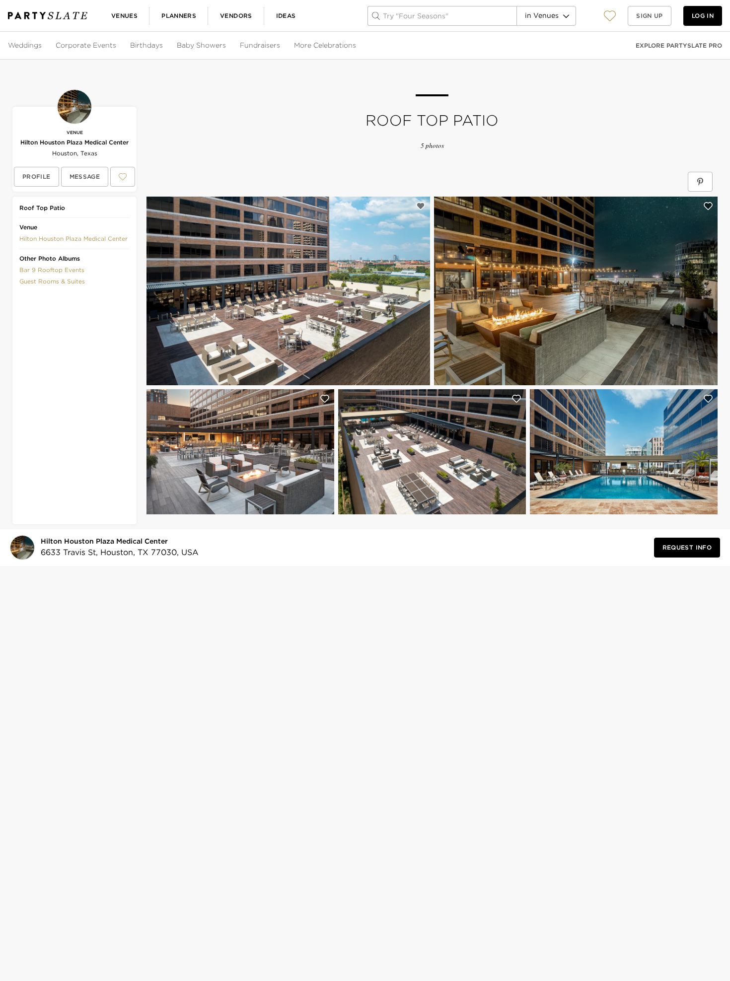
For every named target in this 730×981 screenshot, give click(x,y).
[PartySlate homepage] (47, 15)
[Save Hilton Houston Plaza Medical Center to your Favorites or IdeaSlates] (122, 177)
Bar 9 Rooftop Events (51, 270)
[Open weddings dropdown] (43, 46)
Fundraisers (260, 45)
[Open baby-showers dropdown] (227, 46)
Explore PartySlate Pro (679, 45)
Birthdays (146, 45)
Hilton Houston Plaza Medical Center (74, 142)
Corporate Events (86, 45)
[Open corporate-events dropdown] (117, 46)
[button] (610, 15)
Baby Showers (201, 45)
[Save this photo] (420, 206)
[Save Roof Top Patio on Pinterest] (700, 182)
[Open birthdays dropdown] (164, 46)
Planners (178, 15)
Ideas (286, 15)
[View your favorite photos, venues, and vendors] (610, 16)
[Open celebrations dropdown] (357, 46)
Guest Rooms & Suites (52, 281)
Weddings (25, 45)
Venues (124, 15)
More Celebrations (325, 45)
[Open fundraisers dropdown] (281, 46)
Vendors (236, 15)
